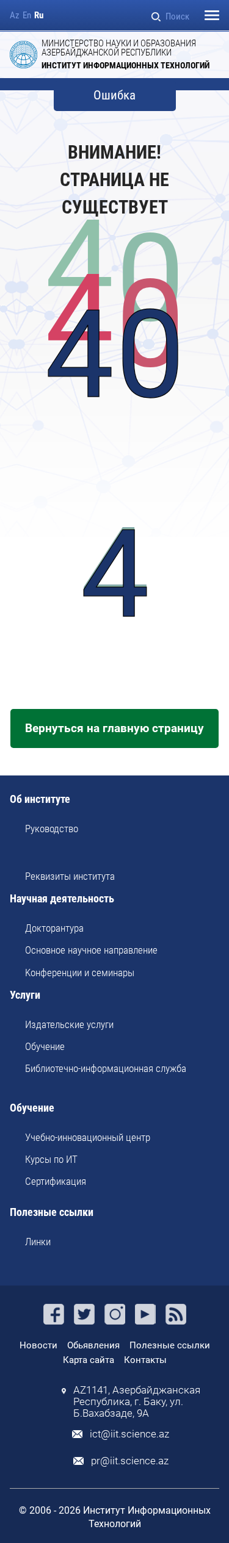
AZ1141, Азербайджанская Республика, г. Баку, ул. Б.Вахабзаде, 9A (136, 1401)
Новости (38, 1345)
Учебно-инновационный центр (87, 1137)
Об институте (40, 799)
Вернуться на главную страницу (114, 728)
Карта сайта (88, 1359)
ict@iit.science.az (129, 1434)
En (27, 15)
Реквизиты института (70, 876)
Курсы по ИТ (51, 1159)
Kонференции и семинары (79, 972)
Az (15, 15)
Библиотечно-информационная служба (105, 1068)
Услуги (25, 995)
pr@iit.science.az (130, 1461)
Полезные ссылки (51, 1212)
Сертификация (55, 1181)
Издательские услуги (69, 1024)
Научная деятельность (62, 899)
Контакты (145, 1359)
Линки (38, 1241)
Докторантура (54, 928)
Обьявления (93, 1345)
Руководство (51, 828)
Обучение (45, 1046)
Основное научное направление (91, 950)
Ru (38, 15)
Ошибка (114, 95)
